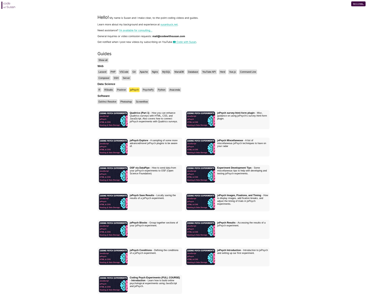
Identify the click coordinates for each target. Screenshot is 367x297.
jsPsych (134, 89)
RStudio (108, 89)
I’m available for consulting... (135, 30)
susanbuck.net (169, 24)
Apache (144, 72)
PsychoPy (148, 89)
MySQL (166, 72)
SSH (116, 78)
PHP (113, 72)
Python (161, 89)
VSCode (124, 72)
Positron (121, 89)
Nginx (155, 72)
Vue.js (232, 72)
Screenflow (142, 101)
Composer (104, 78)
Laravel (102, 72)
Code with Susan (186, 41)
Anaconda (174, 89)
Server (126, 78)
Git (134, 72)
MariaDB (179, 72)
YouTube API (209, 72)
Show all (103, 60)
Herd (222, 72)
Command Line (248, 72)
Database (193, 72)
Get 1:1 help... (358, 4)
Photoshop (126, 101)
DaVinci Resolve (107, 101)
